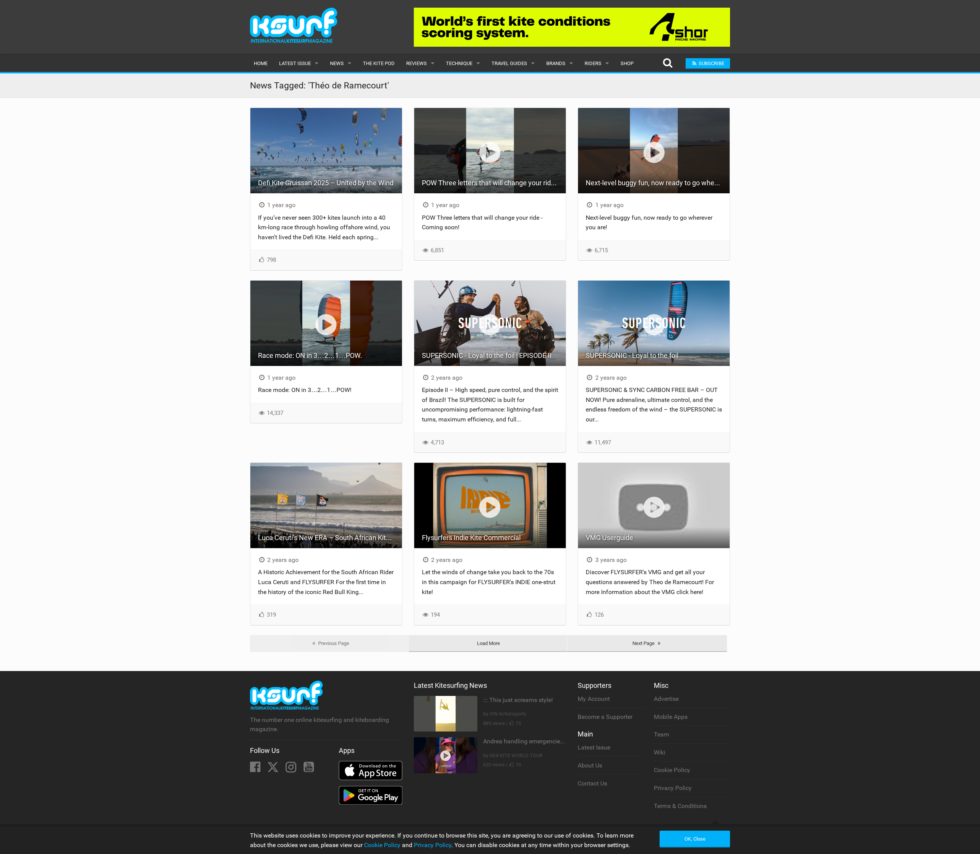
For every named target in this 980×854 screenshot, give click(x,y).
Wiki (659, 752)
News (337, 63)
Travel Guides (509, 63)
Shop (627, 63)
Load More (488, 643)
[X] (274, 769)
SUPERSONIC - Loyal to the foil (632, 355)
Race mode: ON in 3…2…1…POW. (310, 355)
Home (261, 63)
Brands (555, 63)
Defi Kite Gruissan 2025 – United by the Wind (326, 183)
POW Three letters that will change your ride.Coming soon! (494, 183)
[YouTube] (309, 769)
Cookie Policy (672, 770)
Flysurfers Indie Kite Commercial (471, 538)
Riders (593, 63)
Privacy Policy (673, 788)
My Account (594, 698)
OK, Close (695, 839)
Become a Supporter (605, 716)
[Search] (667, 63)
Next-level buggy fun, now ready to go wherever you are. (658, 183)
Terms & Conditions (680, 806)
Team (661, 734)
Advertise (666, 698)
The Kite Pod (379, 63)
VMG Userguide (609, 538)
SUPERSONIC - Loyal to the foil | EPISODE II (487, 355)
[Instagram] (292, 769)
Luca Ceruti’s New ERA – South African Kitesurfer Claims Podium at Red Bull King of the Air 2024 (330, 538)
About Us (590, 765)
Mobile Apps (671, 716)
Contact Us (592, 783)
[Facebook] (256, 769)
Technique (459, 63)
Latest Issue (295, 63)
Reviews (416, 63)
